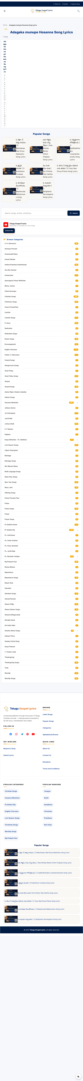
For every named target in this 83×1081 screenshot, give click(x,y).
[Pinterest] (27, 734)
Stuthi (46, 798)
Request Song (74, 4)
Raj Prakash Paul (11, 838)
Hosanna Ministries (4, 114)
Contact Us (47, 755)
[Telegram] (22, 734)
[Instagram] (16, 734)
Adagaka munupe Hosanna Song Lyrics (4, 57)
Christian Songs (11, 791)
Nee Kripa (48, 825)
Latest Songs (48, 714)
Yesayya (47, 791)
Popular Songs (48, 721)
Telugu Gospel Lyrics (37, 930)
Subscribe (9, 230)
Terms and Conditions (51, 769)
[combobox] (35, 213)
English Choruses (11, 811)
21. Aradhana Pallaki (4, 87)
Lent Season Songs (12, 818)
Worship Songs (10, 831)
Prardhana (48, 818)
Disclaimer (47, 762)
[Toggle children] (77, 403)
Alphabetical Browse (50, 734)
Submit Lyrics (8, 755)
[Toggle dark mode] (78, 1076)
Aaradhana (48, 804)
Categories (47, 728)
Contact (65, 4)
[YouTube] (33, 734)
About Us (56, 4)
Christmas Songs (11, 825)
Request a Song (9, 748)
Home (5, 25)
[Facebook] (11, 734)
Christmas (48, 811)
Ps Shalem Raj (10, 804)
